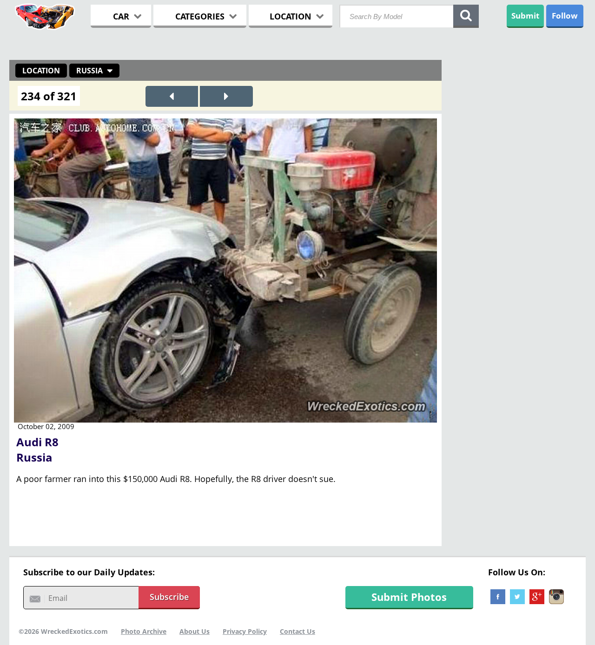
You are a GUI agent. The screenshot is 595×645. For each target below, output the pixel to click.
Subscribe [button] (169, 596)
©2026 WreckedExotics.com (63, 631)
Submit (525, 15)
